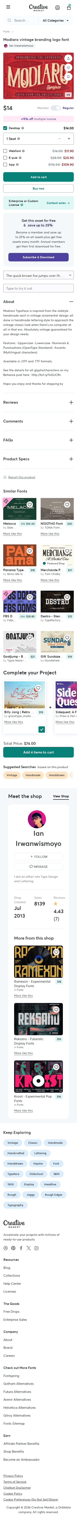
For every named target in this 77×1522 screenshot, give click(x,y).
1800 (56, 1174)
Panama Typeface (16, 570)
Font (56, 1163)
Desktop (14, 128)
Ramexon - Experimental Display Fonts (32, 983)
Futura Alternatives (17, 1391)
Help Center (12, 1283)
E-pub (13, 158)
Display (29, 1184)
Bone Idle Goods (18, 574)
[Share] (68, 58)
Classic (33, 1143)
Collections (11, 1276)
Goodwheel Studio (57, 660)
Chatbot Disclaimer (17, 1488)
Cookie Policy (12, 1493)
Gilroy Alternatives (17, 1415)
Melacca (9, 524)
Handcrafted (15, 1153)
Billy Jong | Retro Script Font (25, 712)
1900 (10, 1184)
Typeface (13, 1174)
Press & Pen (67, 716)
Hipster (38, 1163)
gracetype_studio (19, 716)
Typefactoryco (54, 620)
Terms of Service (14, 1482)
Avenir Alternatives (17, 1400)
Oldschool (36, 1174)
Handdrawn (15, 1163)
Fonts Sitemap (14, 1423)
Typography (15, 1205)
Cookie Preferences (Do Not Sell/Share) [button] (30, 1499)
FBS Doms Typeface (18, 616)
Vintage (12, 1143)
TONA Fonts (53, 528)
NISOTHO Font (52, 524)
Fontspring (11, 1376)
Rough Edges (53, 1195)
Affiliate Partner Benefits (21, 1443)
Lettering (40, 1153)
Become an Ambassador (21, 1459)
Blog (6, 1267)
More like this (12, 534)
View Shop (61, 796)
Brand (7, 1348)
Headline (50, 1184)
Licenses (9, 1291)
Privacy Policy (13, 1476)
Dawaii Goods (16, 528)
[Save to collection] (68, 77)
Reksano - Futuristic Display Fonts (28, 1041)
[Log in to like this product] (30, 504)
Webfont (15, 151)
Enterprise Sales (15, 1319)
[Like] (68, 68)
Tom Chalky (52, 574)
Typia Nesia (14, 660)
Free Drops (11, 1312)
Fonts (6, 31)
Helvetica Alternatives (19, 1407)
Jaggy (31, 1195)
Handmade (55, 1143)
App (12, 164)
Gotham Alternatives (18, 1384)
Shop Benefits (13, 1451)
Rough (11, 1195)
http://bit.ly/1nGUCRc (46, 375)
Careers (9, 1355)
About (7, 1340)
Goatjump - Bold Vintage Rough (27, 656)
